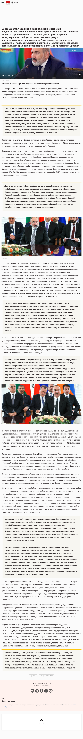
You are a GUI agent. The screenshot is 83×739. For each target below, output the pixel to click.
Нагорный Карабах (46, 676)
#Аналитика (74, 50)
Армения (33, 676)
